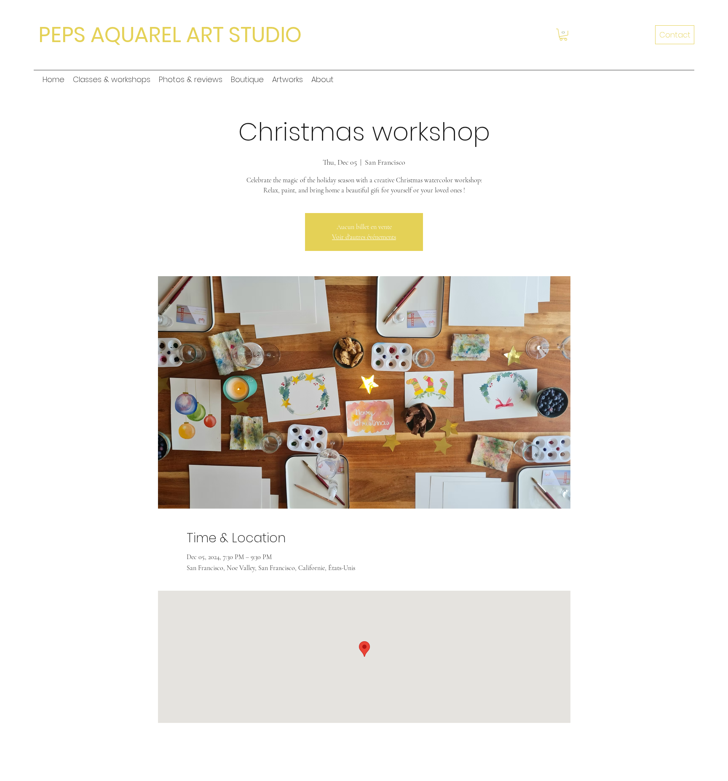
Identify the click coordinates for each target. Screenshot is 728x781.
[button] (563, 35)
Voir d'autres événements (364, 237)
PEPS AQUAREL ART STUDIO (170, 35)
